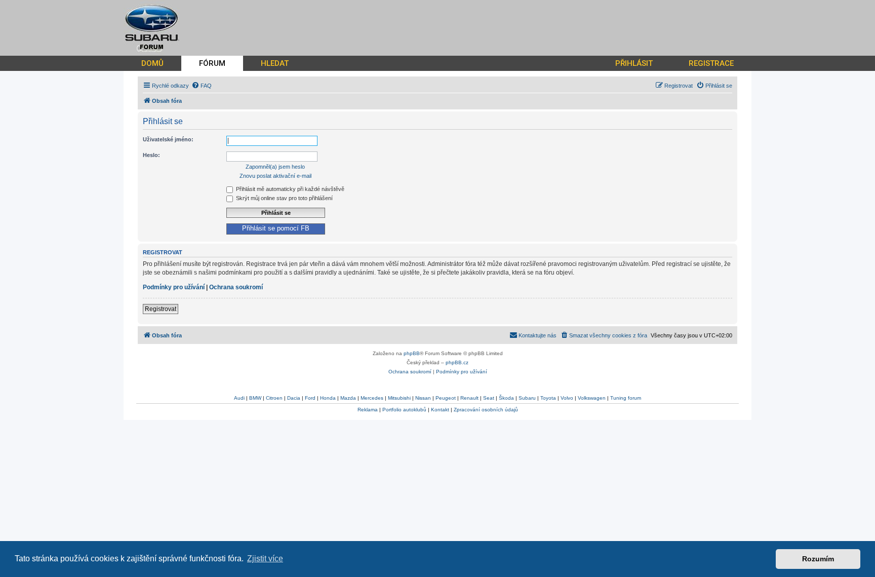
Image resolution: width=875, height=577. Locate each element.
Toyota (548, 398)
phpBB (412, 353)
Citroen (274, 398)
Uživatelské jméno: (168, 139)
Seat (488, 398)
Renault (469, 398)
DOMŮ (152, 63)
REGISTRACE (711, 63)
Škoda (506, 398)
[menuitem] (201, 86)
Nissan (423, 398)
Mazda (348, 398)
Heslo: (151, 155)
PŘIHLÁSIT (634, 63)
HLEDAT (275, 63)
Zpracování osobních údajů (486, 409)
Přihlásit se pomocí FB (275, 228)
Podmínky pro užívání (174, 287)
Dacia (293, 398)
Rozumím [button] (818, 559)
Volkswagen (592, 398)
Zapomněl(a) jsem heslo (275, 167)
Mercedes (372, 398)
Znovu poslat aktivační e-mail (275, 176)
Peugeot (445, 398)
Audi (239, 398)
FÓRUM (212, 63)
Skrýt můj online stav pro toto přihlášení (283, 198)
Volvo (567, 398)
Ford (310, 398)
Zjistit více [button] (265, 558)
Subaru (527, 398)
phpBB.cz (457, 362)
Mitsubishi (399, 398)
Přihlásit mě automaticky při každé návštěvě (289, 189)
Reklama (367, 409)
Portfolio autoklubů (404, 409)
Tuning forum (625, 398)
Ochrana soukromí (236, 287)
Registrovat (160, 309)
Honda (328, 398)
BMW (255, 398)
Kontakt (440, 409)
